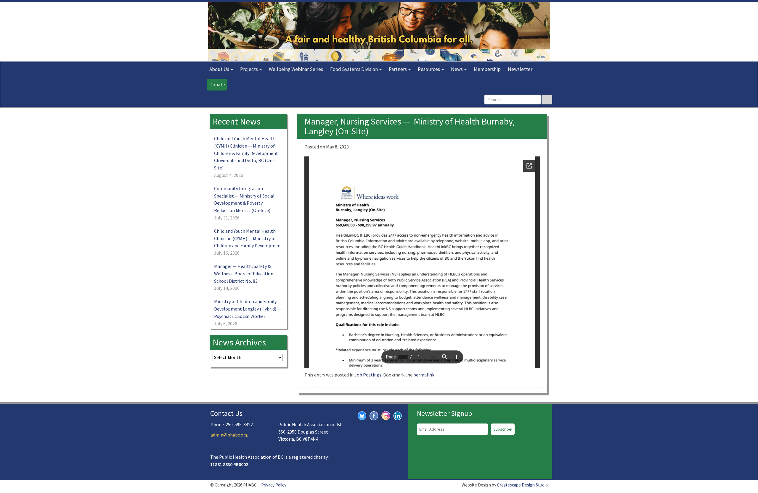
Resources (429, 69)
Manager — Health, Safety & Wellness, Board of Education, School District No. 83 (244, 273)
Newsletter (520, 69)
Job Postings (367, 375)
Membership (487, 69)
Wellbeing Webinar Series (296, 69)
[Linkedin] (397, 415)
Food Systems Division (354, 69)
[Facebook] (374, 415)
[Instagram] (385, 415)
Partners (398, 69)
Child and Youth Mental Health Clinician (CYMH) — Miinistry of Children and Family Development (248, 238)
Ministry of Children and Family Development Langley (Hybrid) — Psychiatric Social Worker (247, 308)
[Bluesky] (362, 415)
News (457, 69)
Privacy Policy (273, 485)
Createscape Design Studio (522, 485)
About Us (219, 69)
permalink (423, 375)
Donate (217, 84)
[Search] (547, 99)
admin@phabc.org (229, 435)
